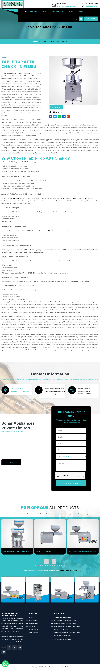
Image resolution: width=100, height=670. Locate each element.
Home (25, 12)
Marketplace (34, 630)
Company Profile (58, 12)
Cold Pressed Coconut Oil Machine (16, 551)
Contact (80, 12)
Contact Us (33, 633)
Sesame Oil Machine (44, 551)
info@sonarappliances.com (67, 6)
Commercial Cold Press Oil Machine (82, 551)
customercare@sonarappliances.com (58, 394)
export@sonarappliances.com (55, 391)
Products (34, 12)
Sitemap (45, 12)
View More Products (68, 570)
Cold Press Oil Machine (62, 617)
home (35, 41)
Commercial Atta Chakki (68, 198)
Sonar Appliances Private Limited (9, 614)
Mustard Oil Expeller (62, 636)
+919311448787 (84, 389)
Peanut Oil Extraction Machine (66, 620)
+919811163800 (84, 394)
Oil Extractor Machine (62, 639)
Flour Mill (21, 201)
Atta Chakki (15, 198)
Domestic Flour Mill (84, 198)
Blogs (71, 12)
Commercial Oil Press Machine (65, 623)
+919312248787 (91, 6)
